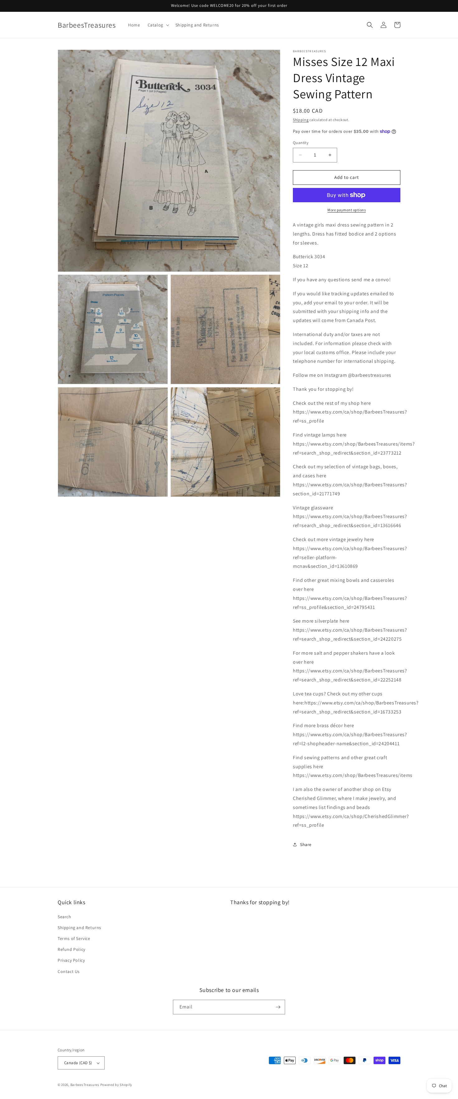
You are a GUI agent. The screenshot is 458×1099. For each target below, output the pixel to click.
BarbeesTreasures (84, 1085)
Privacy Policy (71, 960)
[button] (158, 24)
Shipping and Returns (79, 927)
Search (64, 916)
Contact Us (69, 971)
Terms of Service (74, 938)
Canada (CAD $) (78, 1062)
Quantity (300, 142)
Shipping (301, 119)
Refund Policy (71, 949)
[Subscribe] (278, 1007)
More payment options (346, 210)
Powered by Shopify (116, 1085)
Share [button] (306, 844)
